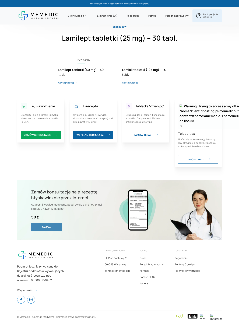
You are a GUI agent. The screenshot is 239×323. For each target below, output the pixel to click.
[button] (207, 15)
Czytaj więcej (66, 82)
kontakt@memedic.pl (118, 271)
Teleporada (132, 15)
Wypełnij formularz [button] (90, 135)
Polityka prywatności (187, 271)
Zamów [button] (46, 227)
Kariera (144, 283)
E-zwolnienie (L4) (107, 15)
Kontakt (144, 271)
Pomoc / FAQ (147, 277)
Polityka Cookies (185, 264)
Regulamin (181, 258)
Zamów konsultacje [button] (38, 135)
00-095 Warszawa (115, 264)
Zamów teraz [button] (143, 135)
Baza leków (119, 27)
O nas (143, 258)
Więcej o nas (25, 290)
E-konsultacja (76, 15)
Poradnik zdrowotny (177, 15)
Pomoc (152, 15)
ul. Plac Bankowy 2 (116, 258)
